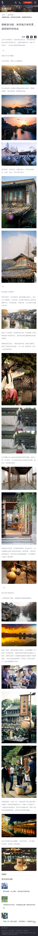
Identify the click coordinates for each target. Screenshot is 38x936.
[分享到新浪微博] (27, 37)
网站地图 (11, 931)
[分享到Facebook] (35, 37)
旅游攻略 (10, 15)
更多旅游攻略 (7, 879)
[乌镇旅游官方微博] (2, 928)
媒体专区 (26, 931)
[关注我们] (5, 928)
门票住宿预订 (27, 2)
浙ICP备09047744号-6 (27, 933)
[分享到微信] (31, 37)
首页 (3, 15)
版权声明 (4, 931)
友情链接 (18, 931)
